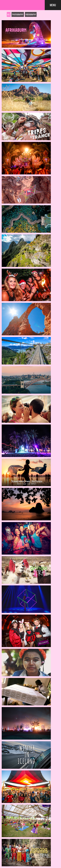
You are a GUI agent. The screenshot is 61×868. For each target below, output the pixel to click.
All (8, 14)
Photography (17, 14)
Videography (30, 14)
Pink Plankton (25, 4)
